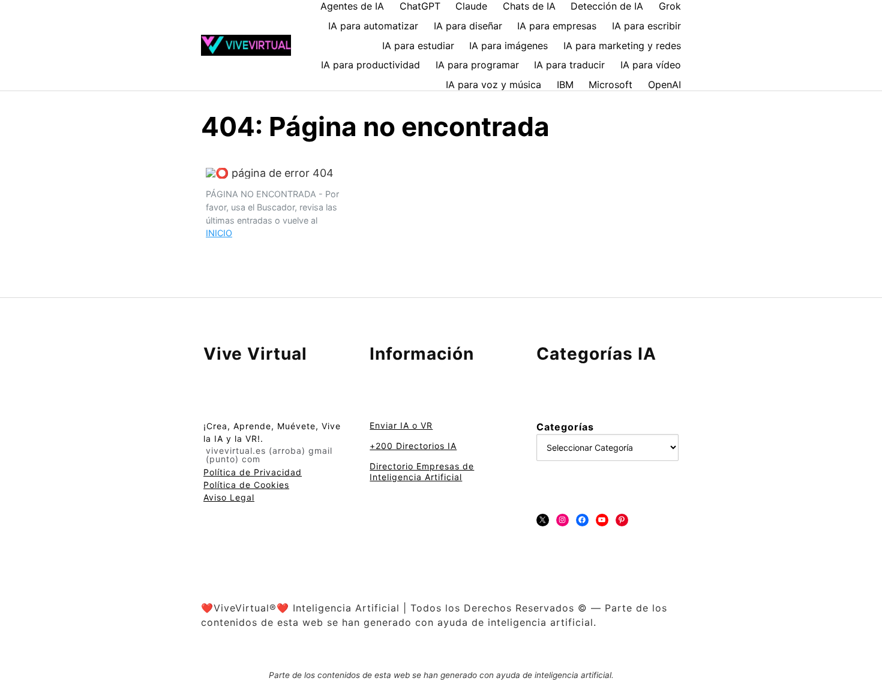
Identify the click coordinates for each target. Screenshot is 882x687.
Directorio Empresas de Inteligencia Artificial (422, 471)
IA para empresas (556, 26)
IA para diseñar (468, 26)
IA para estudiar (418, 46)
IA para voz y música (493, 85)
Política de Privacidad (252, 472)
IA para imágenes (508, 46)
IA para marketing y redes (622, 46)
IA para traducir (569, 65)
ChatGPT (420, 6)
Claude (471, 6)
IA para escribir (646, 26)
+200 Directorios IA (413, 446)
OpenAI (664, 85)
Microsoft (610, 85)
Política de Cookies (246, 485)
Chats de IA (529, 6)
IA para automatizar (373, 26)
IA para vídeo (650, 65)
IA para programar (477, 65)
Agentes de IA (352, 6)
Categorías (565, 427)
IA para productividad (370, 65)
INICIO (219, 233)
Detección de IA (607, 6)
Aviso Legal (228, 497)
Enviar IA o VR (401, 425)
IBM (565, 85)
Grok (670, 6)
